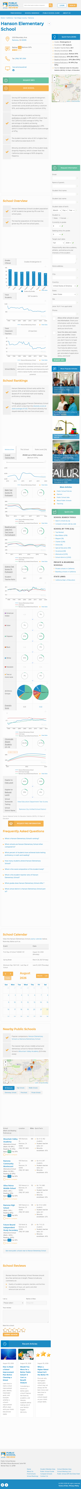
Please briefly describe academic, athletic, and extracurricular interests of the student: (64, 250)
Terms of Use (63, 1486)
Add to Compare (11, 1155)
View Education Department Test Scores (32, 801)
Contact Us (44, 1476)
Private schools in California (64, 569)
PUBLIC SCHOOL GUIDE (51, 13)
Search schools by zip (62, 521)
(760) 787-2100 (20, 58)
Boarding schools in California (65, 572)
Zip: (53, 299)
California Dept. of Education (65, 580)
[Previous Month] (5, 974)
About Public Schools (64, 500)
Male (56, 218)
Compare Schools (46, 1474)
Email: (54, 174)
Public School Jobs (63, 497)
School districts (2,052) (63, 557)
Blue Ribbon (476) (61, 535)
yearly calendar (36, 939)
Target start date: (58, 239)
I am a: (5, 1299)
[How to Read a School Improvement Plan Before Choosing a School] (8, 1354)
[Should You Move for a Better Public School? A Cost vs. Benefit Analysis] (25, 1354)
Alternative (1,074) (61, 554)
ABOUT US (66, 13)
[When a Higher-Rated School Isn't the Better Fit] (43, 1354)
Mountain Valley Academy (29, 1051)
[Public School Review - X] (2, 1485)
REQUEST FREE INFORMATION (29, 823)
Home (29, 1469)
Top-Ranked (59, 532)
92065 (24, 40)
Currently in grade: (59, 222)
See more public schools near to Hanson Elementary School (26, 1251)
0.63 (40, 707)
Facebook (6, 1485)
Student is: (56, 215)
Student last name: (59, 198)
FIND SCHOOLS (16, 13)
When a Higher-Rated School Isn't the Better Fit (43, 1371)
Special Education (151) (63, 548)
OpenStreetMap (44, 1083)
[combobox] (34, 5)
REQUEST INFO (29, 80)
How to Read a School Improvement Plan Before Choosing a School (8, 1374)
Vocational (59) (60, 551)
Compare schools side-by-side (65, 524)
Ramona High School (9, 1206)
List (46, 975)
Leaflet (36, 1083)
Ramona (15, 40)
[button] (26, 1070)
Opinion (59, 494)
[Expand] (5, 1069)
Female (63, 218)
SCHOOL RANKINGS (32, 13)
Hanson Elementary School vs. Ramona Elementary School (27, 1038)
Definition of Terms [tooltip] (9, 449)
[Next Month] (10, 974)
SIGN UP (72, 5)
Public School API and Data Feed (68, 1474)
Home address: (57, 266)
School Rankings (32, 1476)
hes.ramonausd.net (19, 67)
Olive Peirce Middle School (9, 1187)
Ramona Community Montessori (8, 1164)
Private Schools (36, 1092)
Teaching (60, 504)
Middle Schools (33, 1088)
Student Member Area (47, 1469)
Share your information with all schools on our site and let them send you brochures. (68, 323)
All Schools (9, 1088)
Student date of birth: (60, 206)
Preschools (24, 1092)
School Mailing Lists (64, 1471)
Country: (55, 282)
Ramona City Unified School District (32, 809)
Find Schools (31, 1474)
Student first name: (59, 190)
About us (30, 1471)
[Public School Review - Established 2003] (10, 5)
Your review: (7, 1308)
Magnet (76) (59, 538)
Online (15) (59, 545)
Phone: (54, 310)
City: (54, 274)
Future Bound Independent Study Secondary (10, 1228)
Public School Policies (64, 491)
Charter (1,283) (60, 542)
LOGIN (62, 5)
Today (7, 978)
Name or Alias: (31, 1299)
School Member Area (64, 1469)
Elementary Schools (10, 1092)
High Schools (20, 1088)
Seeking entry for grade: (61, 230)
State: (54, 290)
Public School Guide (47, 1471)
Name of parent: (58, 182)
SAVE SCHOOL (28, 88)
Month (39, 975)
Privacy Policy (74, 1486)
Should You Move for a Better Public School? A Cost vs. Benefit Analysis (25, 1375)
